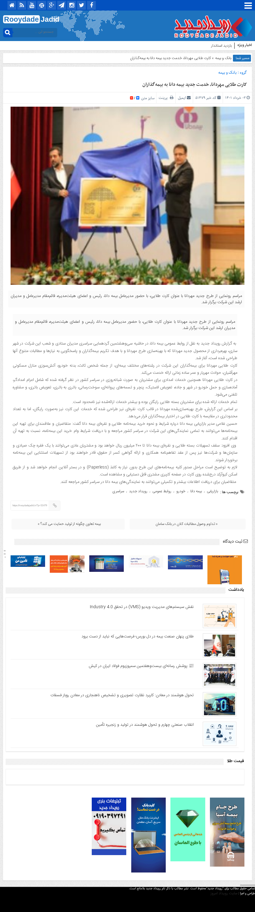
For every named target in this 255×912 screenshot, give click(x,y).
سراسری (118, 491)
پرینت (164, 98)
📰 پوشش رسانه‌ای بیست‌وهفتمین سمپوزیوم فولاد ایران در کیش (141, 666)
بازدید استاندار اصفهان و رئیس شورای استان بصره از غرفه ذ (189, 46)
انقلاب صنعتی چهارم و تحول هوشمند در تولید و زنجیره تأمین (145, 724)
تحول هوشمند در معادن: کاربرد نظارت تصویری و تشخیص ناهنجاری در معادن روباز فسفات (122, 695)
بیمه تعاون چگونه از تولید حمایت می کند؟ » (69, 524)
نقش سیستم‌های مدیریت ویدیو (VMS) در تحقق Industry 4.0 (142, 607)
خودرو (180, 491)
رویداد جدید (138, 491)
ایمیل (182, 98)
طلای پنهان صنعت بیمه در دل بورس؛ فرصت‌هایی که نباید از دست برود (137, 636)
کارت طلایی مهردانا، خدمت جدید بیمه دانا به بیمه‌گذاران (194, 85)
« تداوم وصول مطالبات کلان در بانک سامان (186, 524)
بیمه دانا (196, 491)
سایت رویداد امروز (224, 893)
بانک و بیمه (223, 58)
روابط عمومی (161, 491)
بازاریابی (212, 491)
